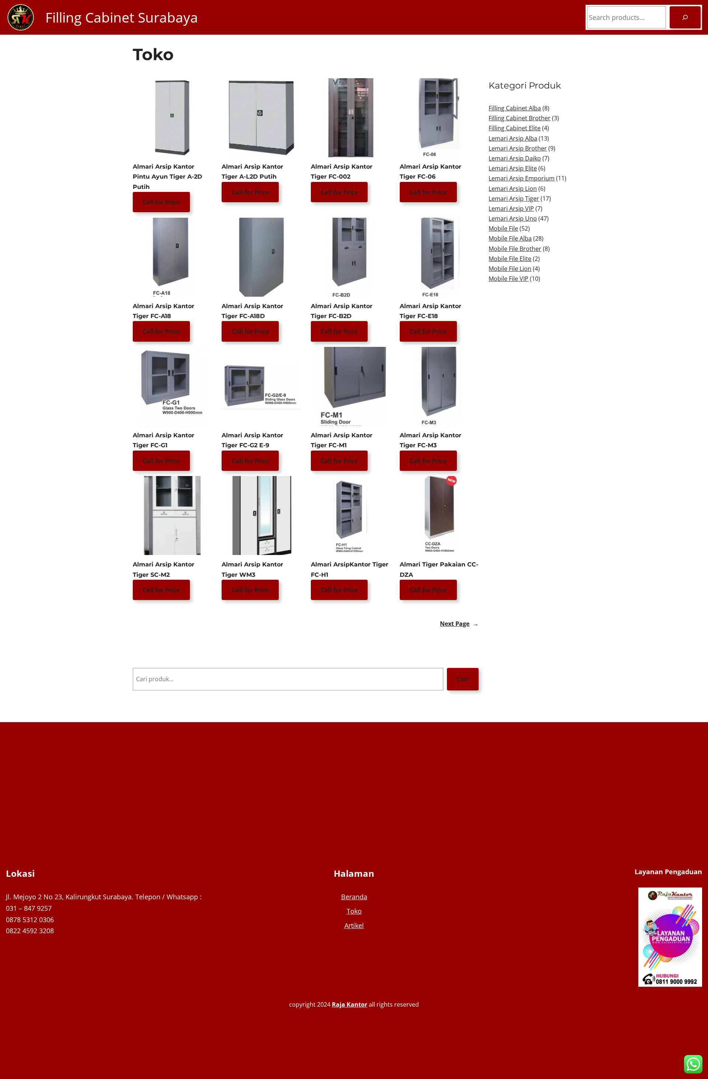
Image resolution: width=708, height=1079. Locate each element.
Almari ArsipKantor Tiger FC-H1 (349, 569)
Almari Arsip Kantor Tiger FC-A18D (252, 311)
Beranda (354, 896)
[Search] (685, 17)
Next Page (459, 624)
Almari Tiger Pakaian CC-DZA (439, 569)
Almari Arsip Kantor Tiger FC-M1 (341, 440)
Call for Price (161, 202)
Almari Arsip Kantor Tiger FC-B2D (341, 311)
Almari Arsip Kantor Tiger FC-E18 (430, 311)
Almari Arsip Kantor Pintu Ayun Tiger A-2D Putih (167, 176)
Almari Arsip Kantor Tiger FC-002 (341, 171)
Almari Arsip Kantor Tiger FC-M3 (430, 440)
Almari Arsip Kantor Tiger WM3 (252, 569)
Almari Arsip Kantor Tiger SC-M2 (163, 569)
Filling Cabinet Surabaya (121, 17)
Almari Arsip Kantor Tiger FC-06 (430, 171)
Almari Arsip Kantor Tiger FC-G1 (163, 440)
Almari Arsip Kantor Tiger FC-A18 (163, 311)
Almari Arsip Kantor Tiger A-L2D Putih (252, 171)
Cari (463, 679)
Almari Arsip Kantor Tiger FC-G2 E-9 (252, 440)
